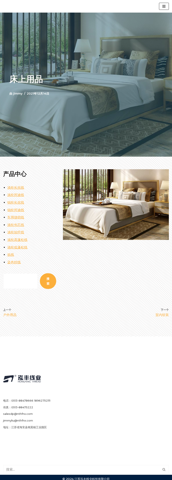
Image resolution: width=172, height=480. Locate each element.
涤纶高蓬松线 (17, 240)
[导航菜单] (164, 6)
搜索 (48, 281)
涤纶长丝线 (15, 188)
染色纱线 (14, 262)
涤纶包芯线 (15, 225)
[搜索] (164, 469)
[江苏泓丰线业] (20, 6)
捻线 (10, 255)
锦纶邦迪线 (15, 210)
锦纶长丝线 (15, 202)
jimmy (17, 93)
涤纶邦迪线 (15, 195)
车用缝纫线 (15, 217)
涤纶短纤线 (15, 232)
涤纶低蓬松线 (17, 247)
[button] (163, 469)
